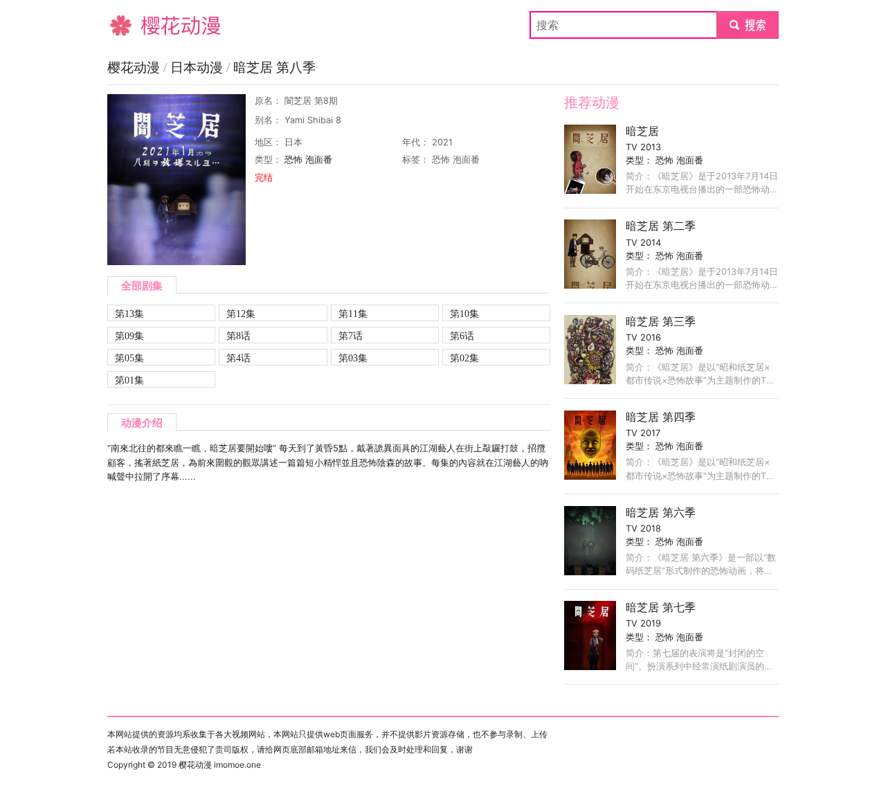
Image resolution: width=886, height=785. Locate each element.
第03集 (353, 357)
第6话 (462, 335)
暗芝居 (642, 131)
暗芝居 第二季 (661, 226)
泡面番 (318, 159)
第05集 (129, 357)
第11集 (353, 313)
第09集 (129, 335)
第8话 (238, 335)
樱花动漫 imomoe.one (220, 764)
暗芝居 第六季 (661, 512)
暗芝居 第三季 (661, 321)
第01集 (129, 380)
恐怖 (293, 159)
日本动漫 (198, 67)
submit (748, 25)
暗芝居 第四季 (661, 417)
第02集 (464, 357)
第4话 (238, 357)
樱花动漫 (129, 25)
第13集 (129, 313)
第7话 (350, 335)
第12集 (240, 313)
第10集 (464, 313)
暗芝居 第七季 (661, 607)
